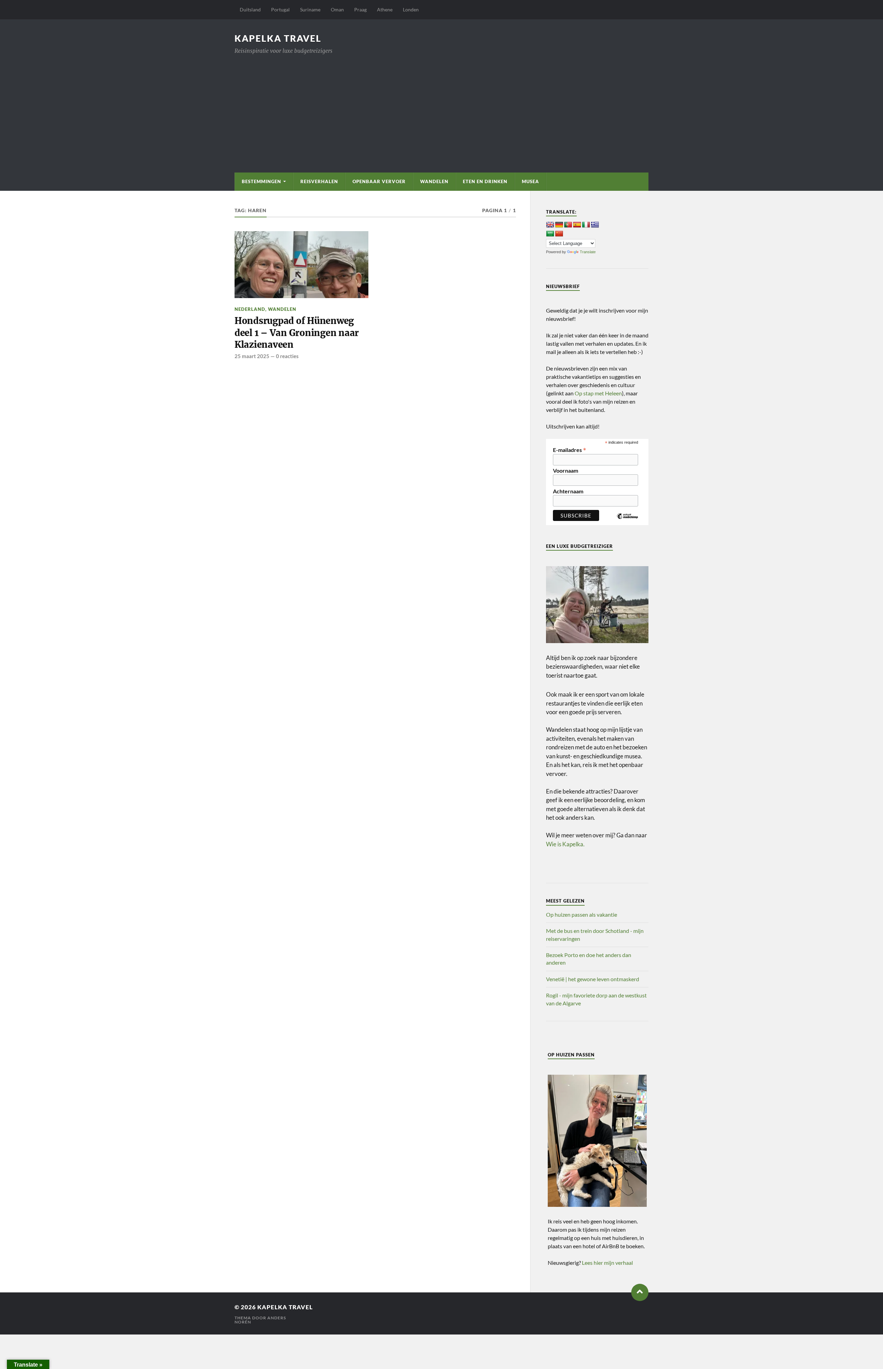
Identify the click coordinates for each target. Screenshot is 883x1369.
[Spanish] (577, 224)
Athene (385, 9)
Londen (411, 9)
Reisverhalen (319, 181)
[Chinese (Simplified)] (559, 233)
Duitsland (250, 9)
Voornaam (565, 470)
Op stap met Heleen (598, 393)
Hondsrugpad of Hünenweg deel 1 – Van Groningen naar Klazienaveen (297, 332)
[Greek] (595, 224)
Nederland (250, 309)
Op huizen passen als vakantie (581, 914)
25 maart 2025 (252, 356)
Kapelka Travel (278, 38)
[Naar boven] (639, 1292)
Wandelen (434, 181)
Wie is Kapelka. (565, 844)
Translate (588, 252)
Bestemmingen (261, 181)
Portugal (280, 9)
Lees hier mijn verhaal (607, 1262)
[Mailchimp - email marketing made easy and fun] (627, 521)
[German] (559, 224)
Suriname (310, 9)
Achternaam (568, 491)
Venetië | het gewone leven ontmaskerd (592, 979)
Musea (530, 181)
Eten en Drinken (485, 181)
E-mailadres (569, 449)
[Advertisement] (441, 107)
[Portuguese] (568, 224)
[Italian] (586, 224)
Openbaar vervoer (379, 181)
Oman (337, 9)
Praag (360, 9)
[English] (550, 224)
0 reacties (287, 356)
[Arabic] (550, 233)
